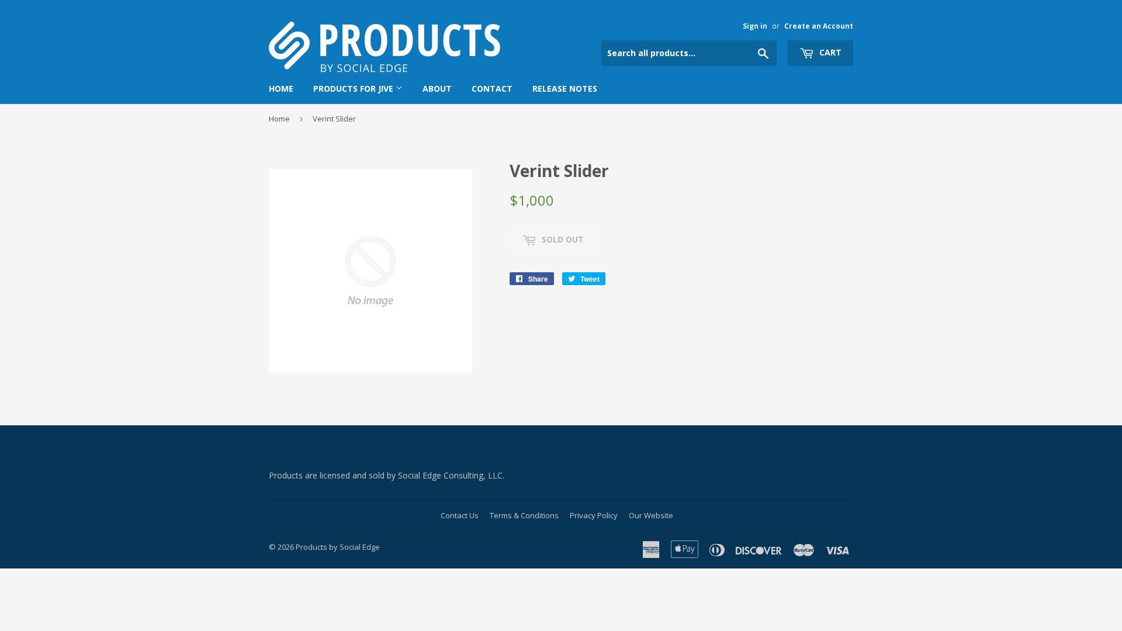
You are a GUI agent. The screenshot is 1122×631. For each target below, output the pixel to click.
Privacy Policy (594, 515)
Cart (829, 52)
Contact (492, 88)
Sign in (755, 25)
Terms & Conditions (524, 515)
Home (281, 88)
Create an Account (818, 25)
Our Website (651, 515)
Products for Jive (354, 88)
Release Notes (564, 88)
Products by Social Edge (338, 547)
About (437, 88)
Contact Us (460, 515)
